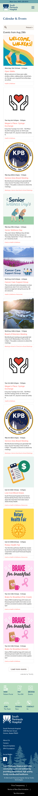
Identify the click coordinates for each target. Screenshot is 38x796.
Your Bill (20, 693)
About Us (6, 740)
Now (18, 708)
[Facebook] (19, 759)
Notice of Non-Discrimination (18, 789)
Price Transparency (18, 785)
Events (31, 693)
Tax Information (19, 793)
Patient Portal (8, 693)
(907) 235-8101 (23, 1)
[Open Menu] (33, 7)
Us (30, 708)
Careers (6, 743)
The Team (7, 708)
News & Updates (9, 746)
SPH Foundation (9, 748)
